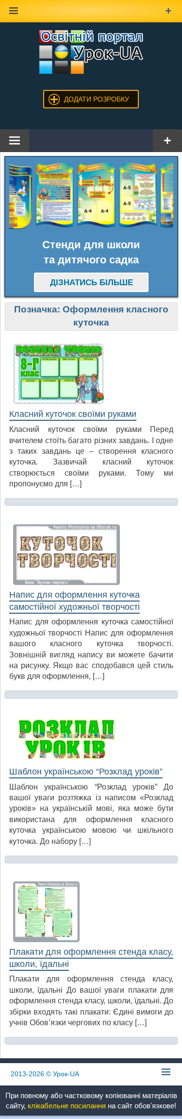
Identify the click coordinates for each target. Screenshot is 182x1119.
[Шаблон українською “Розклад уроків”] (91, 739)
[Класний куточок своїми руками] (91, 374)
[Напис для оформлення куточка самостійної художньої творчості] (91, 554)
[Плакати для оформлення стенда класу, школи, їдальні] (91, 911)
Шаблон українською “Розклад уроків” (86, 771)
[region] (91, 195)
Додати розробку (96, 99)
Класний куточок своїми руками (72, 414)
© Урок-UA (45, 1074)
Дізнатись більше (91, 282)
